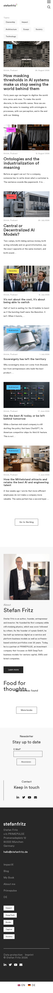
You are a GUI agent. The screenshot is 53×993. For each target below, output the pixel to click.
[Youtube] (30, 797)
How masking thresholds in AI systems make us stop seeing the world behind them (26, 82)
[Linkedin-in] (18, 797)
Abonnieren (26, 762)
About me (9, 884)
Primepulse (10, 890)
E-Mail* (17, 749)
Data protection (13, 954)
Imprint (29, 954)
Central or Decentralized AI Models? (19, 230)
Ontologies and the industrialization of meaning (21, 163)
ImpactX (8, 864)
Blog (6, 871)
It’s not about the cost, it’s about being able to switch (24, 301)
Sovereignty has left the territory (25, 359)
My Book (9, 877)
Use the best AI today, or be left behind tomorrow (24, 417)
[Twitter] (24, 797)
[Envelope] (35, 797)
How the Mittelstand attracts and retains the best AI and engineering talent (26, 482)
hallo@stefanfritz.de (16, 852)
